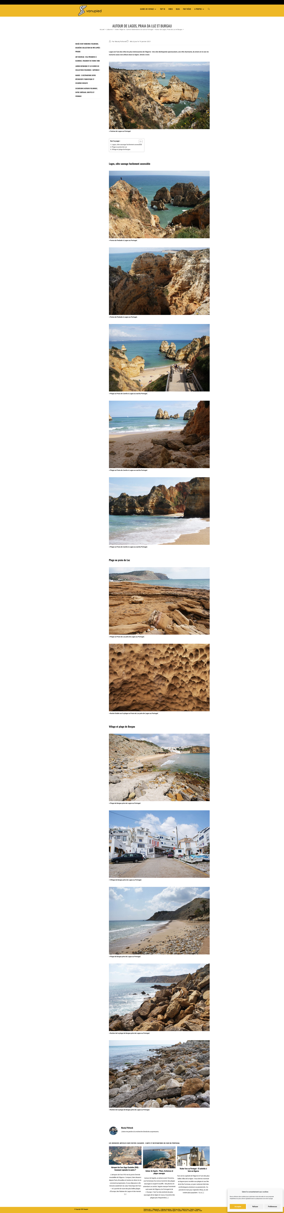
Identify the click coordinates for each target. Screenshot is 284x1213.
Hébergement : (156, 1209)
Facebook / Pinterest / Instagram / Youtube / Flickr (189, 1210)
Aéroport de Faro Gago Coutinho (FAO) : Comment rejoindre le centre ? (125, 1168)
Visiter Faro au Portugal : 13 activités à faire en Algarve (193, 1169)
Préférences (272, 1207)
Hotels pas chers (176, 1209)
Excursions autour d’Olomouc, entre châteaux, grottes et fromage (86, 92)
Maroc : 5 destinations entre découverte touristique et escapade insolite (85, 79)
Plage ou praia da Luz (119, 147)
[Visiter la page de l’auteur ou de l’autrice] (113, 1130)
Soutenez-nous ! (147, 1209)
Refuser (255, 1207)
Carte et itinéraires (148, 1210)
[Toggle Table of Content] (139, 141)
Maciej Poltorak (121, 41)
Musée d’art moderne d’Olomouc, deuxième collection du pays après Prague (87, 48)
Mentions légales (172, 1210)
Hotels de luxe (185, 1209)
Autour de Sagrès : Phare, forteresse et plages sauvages (159, 1172)
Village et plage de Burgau (121, 149)
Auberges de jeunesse (166, 1209)
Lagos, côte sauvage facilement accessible (127, 144)
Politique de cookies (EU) (160, 1210)
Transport (197, 1209)
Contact (192, 1209)
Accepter (238, 1207)
